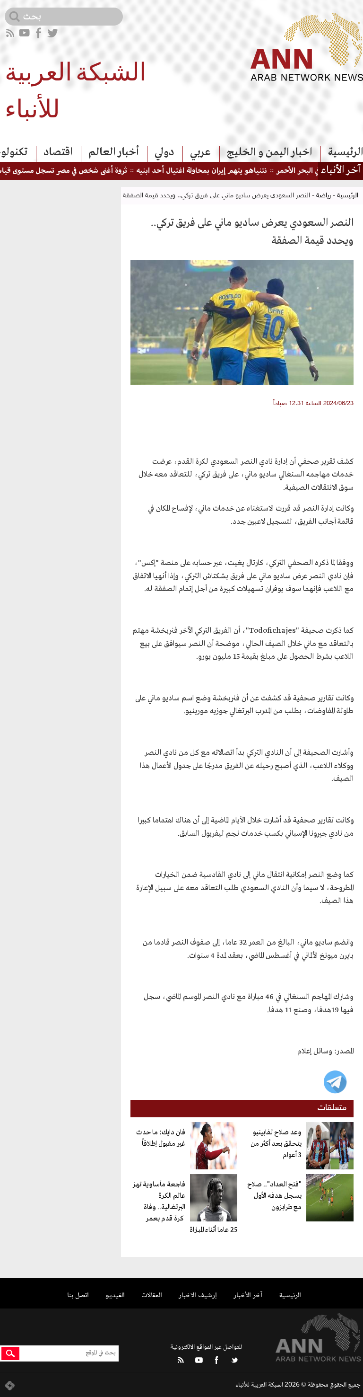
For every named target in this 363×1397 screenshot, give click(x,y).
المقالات (151, 1295)
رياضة (323, 196)
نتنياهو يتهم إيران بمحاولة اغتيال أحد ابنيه (218, 171)
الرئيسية (345, 152)
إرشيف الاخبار (198, 1295)
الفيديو (115, 1295)
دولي (164, 152)
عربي (200, 152)
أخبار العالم (113, 152)
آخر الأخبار (247, 1295)
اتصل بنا (78, 1295)
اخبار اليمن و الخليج (269, 152)
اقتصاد (57, 152)
